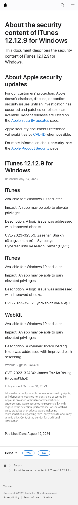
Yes (28, 453)
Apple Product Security (30, 148)
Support (18, 465)
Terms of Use (31, 497)
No (44, 453)
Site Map (48, 497)
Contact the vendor (32, 417)
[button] (62, 5)
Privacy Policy (11, 497)
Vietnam (7, 486)
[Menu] (73, 5)
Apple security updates (30, 120)
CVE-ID (39, 134)
